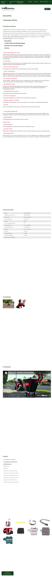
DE (50, 1)
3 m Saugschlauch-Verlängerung (10, 461)
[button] (47, 9)
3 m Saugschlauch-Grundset (9, 459)
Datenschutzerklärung (44, 1)
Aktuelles (30, 1)
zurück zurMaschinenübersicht (7, 573)
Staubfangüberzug (7, 464)
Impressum (36, 1)
